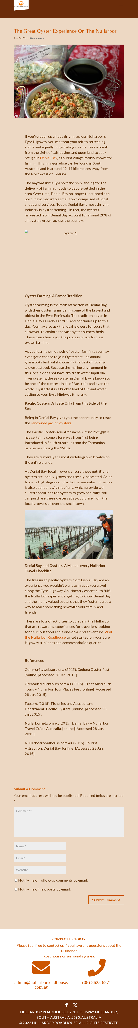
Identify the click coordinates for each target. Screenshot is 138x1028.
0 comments (37, 38)
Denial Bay (48, 158)
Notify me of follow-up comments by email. (53, 880)
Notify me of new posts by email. (44, 889)
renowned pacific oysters (50, 423)
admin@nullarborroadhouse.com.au (41, 985)
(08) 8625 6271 (96, 982)
